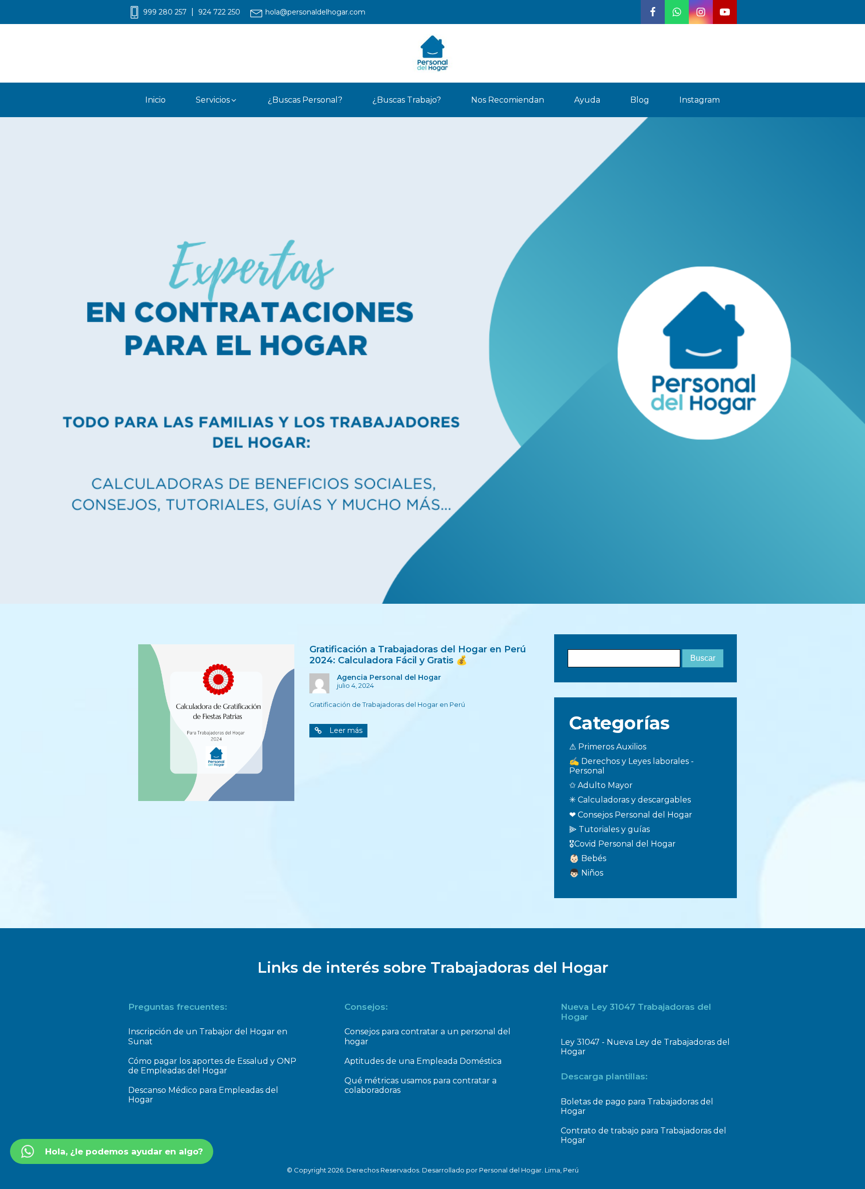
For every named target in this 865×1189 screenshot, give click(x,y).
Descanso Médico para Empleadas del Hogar (203, 1094)
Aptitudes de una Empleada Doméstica (423, 1061)
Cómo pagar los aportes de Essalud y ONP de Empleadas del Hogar (212, 1065)
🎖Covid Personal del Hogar (622, 844)
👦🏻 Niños (586, 873)
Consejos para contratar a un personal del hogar (427, 1036)
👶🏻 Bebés (587, 858)
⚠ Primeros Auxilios (607, 746)
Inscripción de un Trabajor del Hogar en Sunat (207, 1036)
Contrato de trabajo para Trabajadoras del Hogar (643, 1135)
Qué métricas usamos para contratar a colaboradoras (420, 1085)
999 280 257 (165, 12)
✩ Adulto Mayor (601, 785)
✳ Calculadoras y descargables (630, 800)
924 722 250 (219, 12)
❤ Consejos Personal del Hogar (630, 815)
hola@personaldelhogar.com (315, 12)
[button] (217, 100)
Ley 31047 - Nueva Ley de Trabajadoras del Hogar (645, 1046)
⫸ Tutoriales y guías (609, 829)
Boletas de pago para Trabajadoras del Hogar (637, 1106)
